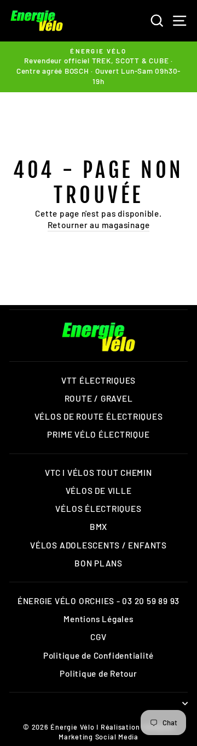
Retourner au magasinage (99, 225)
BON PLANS (98, 563)
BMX (98, 527)
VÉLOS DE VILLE (99, 491)
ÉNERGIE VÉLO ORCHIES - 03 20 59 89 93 (98, 601)
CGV (98, 637)
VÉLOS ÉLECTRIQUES (98, 509)
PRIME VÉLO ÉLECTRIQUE (98, 434)
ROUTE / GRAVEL (99, 398)
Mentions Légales (98, 619)
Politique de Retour (98, 673)
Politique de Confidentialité (98, 655)
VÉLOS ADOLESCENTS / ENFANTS (98, 545)
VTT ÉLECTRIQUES (98, 380)
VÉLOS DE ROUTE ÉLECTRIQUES (98, 416)
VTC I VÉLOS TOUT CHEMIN (98, 473)
